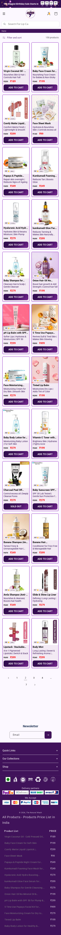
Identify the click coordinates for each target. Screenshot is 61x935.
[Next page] (34, 684)
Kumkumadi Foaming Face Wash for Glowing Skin (45, 176)
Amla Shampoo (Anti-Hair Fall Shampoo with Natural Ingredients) (16, 594)
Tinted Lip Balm (41, 385)
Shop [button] (5, 766)
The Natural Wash (34, 813)
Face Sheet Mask (42, 123)
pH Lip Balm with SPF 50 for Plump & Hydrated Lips (15, 333)
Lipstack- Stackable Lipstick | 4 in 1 (14, 647)
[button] (3, 13)
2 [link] (25, 677)
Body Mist (38, 647)
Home (4, 31)
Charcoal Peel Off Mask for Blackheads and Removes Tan (15, 490)
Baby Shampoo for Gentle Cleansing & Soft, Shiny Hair (14, 280)
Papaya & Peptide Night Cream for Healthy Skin (13, 176)
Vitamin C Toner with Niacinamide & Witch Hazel (44, 437)
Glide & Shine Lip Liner (44, 594)
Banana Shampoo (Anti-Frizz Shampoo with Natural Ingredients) (16, 542)
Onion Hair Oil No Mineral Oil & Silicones (44, 280)
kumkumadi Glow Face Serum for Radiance (44, 228)
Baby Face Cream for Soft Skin (44, 71)
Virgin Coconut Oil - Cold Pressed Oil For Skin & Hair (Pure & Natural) (14, 71)
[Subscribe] (48, 735)
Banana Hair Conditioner (39, 542)
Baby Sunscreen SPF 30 (44, 490)
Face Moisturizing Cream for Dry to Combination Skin (13, 385)
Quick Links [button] (9, 750)
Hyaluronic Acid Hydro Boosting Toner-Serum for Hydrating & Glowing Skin (15, 228)
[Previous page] (8, 678)
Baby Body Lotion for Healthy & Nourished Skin (14, 437)
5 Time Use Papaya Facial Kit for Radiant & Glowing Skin (45, 333)
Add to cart (15, 140)
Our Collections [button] (11, 758)
